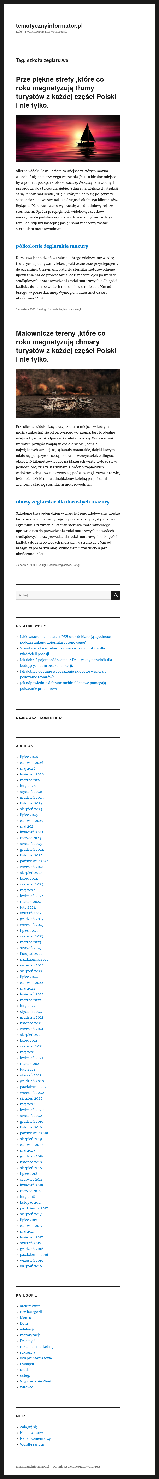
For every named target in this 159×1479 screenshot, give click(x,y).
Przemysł (27, 1341)
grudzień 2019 (31, 1121)
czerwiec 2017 (31, 1226)
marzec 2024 (30, 901)
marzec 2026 (30, 780)
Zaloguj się (29, 1427)
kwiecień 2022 (32, 994)
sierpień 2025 (31, 809)
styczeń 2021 (30, 1075)
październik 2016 (34, 1254)
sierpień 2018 (31, 1168)
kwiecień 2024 (32, 896)
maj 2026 (28, 768)
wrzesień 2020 (32, 1092)
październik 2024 (34, 861)
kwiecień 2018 (31, 1185)
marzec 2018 (30, 1191)
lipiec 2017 (28, 1220)
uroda (25, 1370)
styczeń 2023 (31, 948)
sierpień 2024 (31, 873)
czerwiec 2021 (31, 1046)
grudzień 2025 (32, 797)
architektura (30, 1306)
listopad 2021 (31, 1023)
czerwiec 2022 (31, 982)
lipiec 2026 (29, 757)
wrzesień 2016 (31, 1260)
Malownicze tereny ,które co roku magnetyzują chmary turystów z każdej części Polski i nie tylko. (66, 346)
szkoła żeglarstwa (61, 309)
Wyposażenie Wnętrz (37, 1381)
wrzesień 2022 (32, 965)
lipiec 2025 (29, 815)
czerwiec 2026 (31, 763)
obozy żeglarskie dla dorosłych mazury (63, 502)
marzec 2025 (30, 838)
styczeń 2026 (31, 792)
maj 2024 (27, 890)
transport (28, 1364)
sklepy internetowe (36, 1358)
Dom (24, 1323)
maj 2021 (27, 1052)
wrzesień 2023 (32, 925)
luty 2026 (28, 786)
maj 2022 (27, 988)
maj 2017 (27, 1231)
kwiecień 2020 (32, 1110)
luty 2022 (28, 1006)
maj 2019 (27, 1150)
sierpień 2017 (31, 1214)
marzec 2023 (30, 942)
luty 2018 (27, 1197)
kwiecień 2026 (32, 774)
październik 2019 (34, 1133)
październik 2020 (34, 1087)
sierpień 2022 (31, 971)
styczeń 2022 (31, 1011)
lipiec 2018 (28, 1173)
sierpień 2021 (31, 1035)
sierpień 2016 (31, 1266)
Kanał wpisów (31, 1433)
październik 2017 (34, 1208)
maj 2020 (27, 1104)
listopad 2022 (31, 954)
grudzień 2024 (32, 849)
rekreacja (27, 1352)
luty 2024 (28, 907)
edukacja (27, 1329)
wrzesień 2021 (31, 1029)
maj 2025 (27, 826)
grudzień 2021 (31, 1017)
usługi (42, 309)
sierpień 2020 (31, 1098)
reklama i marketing (37, 1346)
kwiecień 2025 (32, 832)
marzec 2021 (30, 1064)
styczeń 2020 (31, 1116)
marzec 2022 (30, 1000)
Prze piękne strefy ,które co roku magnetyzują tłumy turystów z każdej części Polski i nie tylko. (66, 92)
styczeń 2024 (31, 913)
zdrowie (26, 1387)
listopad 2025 (31, 803)
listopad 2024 (31, 855)
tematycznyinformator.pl (49, 25)
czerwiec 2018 (31, 1179)
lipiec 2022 (29, 977)
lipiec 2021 (28, 1040)
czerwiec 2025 (31, 820)
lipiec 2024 (29, 878)
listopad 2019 (31, 1127)
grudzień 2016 (31, 1249)
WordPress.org (32, 1444)
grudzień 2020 (32, 1081)
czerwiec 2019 (31, 1145)
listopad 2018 (31, 1162)
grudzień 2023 (32, 919)
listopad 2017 (31, 1202)
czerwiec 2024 (31, 884)
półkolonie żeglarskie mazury (52, 246)
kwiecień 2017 (31, 1237)
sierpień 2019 (31, 1139)
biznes (25, 1318)
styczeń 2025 (31, 844)
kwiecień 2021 (31, 1058)
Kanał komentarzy (35, 1438)
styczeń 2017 (30, 1243)
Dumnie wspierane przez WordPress (77, 1466)
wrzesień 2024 (32, 867)
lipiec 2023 (29, 930)
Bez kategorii (31, 1312)
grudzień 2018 (31, 1156)
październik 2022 (34, 959)
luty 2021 (27, 1069)
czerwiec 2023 (31, 936)
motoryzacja (30, 1335)
